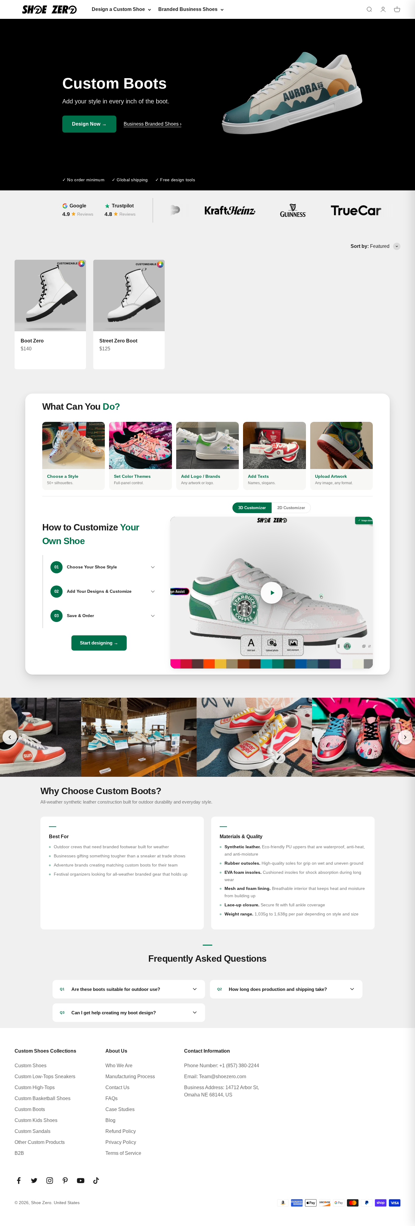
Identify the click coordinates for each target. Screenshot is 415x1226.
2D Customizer (291, 507)
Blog (110, 1120)
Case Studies (120, 1109)
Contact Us (117, 1087)
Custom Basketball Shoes (42, 1098)
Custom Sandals (32, 1131)
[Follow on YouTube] (81, 1180)
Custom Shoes (30, 1065)
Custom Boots (30, 1109)
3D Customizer (252, 507)
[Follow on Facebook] (19, 1180)
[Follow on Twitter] (34, 1180)
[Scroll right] (405, 737)
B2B (19, 1153)
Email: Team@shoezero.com (215, 1076)
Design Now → (89, 124)
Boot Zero (32, 340)
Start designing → (99, 642)
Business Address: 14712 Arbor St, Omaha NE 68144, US (221, 1091)
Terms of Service (123, 1153)
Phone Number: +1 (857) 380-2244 (221, 1065)
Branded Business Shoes (188, 9)
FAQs (111, 1098)
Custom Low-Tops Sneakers (45, 1076)
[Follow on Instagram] (50, 1180)
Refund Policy (120, 1131)
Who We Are (118, 1065)
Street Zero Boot (118, 340)
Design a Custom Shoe (118, 9)
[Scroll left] (9, 737)
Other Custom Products (40, 1142)
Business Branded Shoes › (152, 124)
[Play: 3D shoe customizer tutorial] (271, 593)
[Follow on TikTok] (96, 1180)
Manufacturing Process (130, 1076)
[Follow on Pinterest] (65, 1180)
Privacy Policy (120, 1142)
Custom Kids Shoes (36, 1120)
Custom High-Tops (35, 1087)
